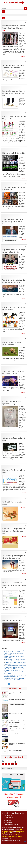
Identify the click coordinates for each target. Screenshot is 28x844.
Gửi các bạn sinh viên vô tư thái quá (13, 672)
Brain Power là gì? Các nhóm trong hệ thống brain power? (14, 669)
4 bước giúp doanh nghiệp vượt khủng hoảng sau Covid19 (14, 650)
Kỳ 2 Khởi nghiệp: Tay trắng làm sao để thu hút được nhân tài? (15, 679)
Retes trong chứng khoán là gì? (15, 750)
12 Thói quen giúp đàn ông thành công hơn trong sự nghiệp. (13, 556)
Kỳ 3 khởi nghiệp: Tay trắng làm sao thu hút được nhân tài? (15, 675)
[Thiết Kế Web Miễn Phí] (14, 789)
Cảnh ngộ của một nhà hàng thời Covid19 (15, 663)
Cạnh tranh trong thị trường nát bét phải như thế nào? (13, 372)
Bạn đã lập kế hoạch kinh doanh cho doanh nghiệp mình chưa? (16, 721)
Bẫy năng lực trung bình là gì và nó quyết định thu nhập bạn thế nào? (13, 93)
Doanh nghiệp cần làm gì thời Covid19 (14, 657)
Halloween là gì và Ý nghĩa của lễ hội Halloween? (13, 308)
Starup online (8, 815)
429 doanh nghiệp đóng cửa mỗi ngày (13, 439)
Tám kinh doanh (8, 818)
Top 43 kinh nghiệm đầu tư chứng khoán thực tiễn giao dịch (14, 281)
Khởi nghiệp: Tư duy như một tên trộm (13, 471)
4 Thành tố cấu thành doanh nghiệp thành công (12, 402)
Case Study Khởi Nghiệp (11, 825)
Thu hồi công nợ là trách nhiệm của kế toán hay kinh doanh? (13, 66)
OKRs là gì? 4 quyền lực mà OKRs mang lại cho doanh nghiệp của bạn (14, 585)
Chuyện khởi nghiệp (18, 813)
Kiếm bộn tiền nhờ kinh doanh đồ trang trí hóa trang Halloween (13, 26)
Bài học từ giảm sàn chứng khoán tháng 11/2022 (14, 117)
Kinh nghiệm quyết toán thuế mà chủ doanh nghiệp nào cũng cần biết (15, 666)
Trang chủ (5, 813)
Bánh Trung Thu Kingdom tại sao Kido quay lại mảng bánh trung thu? (13, 531)
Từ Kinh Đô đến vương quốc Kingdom (12, 503)
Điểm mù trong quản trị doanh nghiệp (13, 653)
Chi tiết (24, 56)
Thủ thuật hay (8, 822)
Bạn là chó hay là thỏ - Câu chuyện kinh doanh (11, 343)
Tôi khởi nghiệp (8, 820)
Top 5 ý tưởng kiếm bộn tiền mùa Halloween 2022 (13, 188)
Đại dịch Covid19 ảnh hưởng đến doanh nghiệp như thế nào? (14, 660)
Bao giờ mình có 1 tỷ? (13, 734)
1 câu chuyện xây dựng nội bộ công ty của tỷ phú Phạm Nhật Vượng (12, 221)
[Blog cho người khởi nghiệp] (14, 2)
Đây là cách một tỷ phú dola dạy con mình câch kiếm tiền (13, 250)
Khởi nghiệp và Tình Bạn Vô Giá (13, 153)
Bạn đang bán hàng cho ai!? (12, 620)
